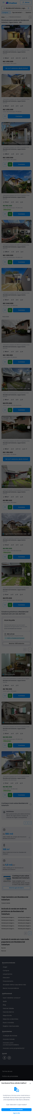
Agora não (16, 1113)
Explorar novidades (16, 1109)
